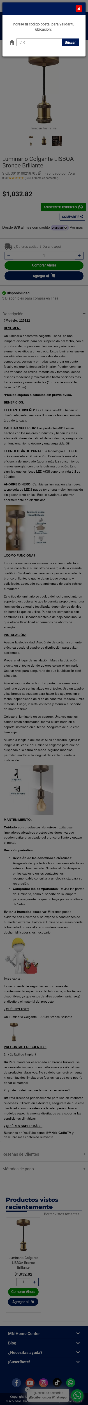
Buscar (70, 42)
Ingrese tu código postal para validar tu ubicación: (43, 27)
